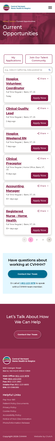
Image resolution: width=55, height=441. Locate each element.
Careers (12, 21)
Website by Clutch (43, 436)
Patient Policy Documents (16, 403)
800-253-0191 (14, 379)
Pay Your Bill (9, 399)
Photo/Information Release (16, 423)
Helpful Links (12, 394)
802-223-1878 (22, 376)
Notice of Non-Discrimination (17, 419)
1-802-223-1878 (27, 283)
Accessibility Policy (12, 415)
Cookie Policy (9, 411)
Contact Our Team (27, 274)
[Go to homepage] (17, 7)
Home (5, 21)
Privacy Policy (9, 407)
